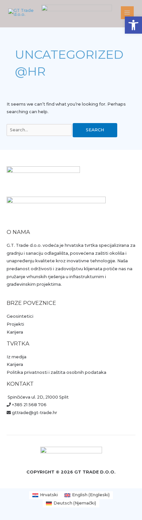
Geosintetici (20, 316)
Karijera (15, 332)
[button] (133, 25)
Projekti (15, 324)
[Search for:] (40, 129)
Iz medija (16, 356)
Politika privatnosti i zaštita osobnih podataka (56, 372)
